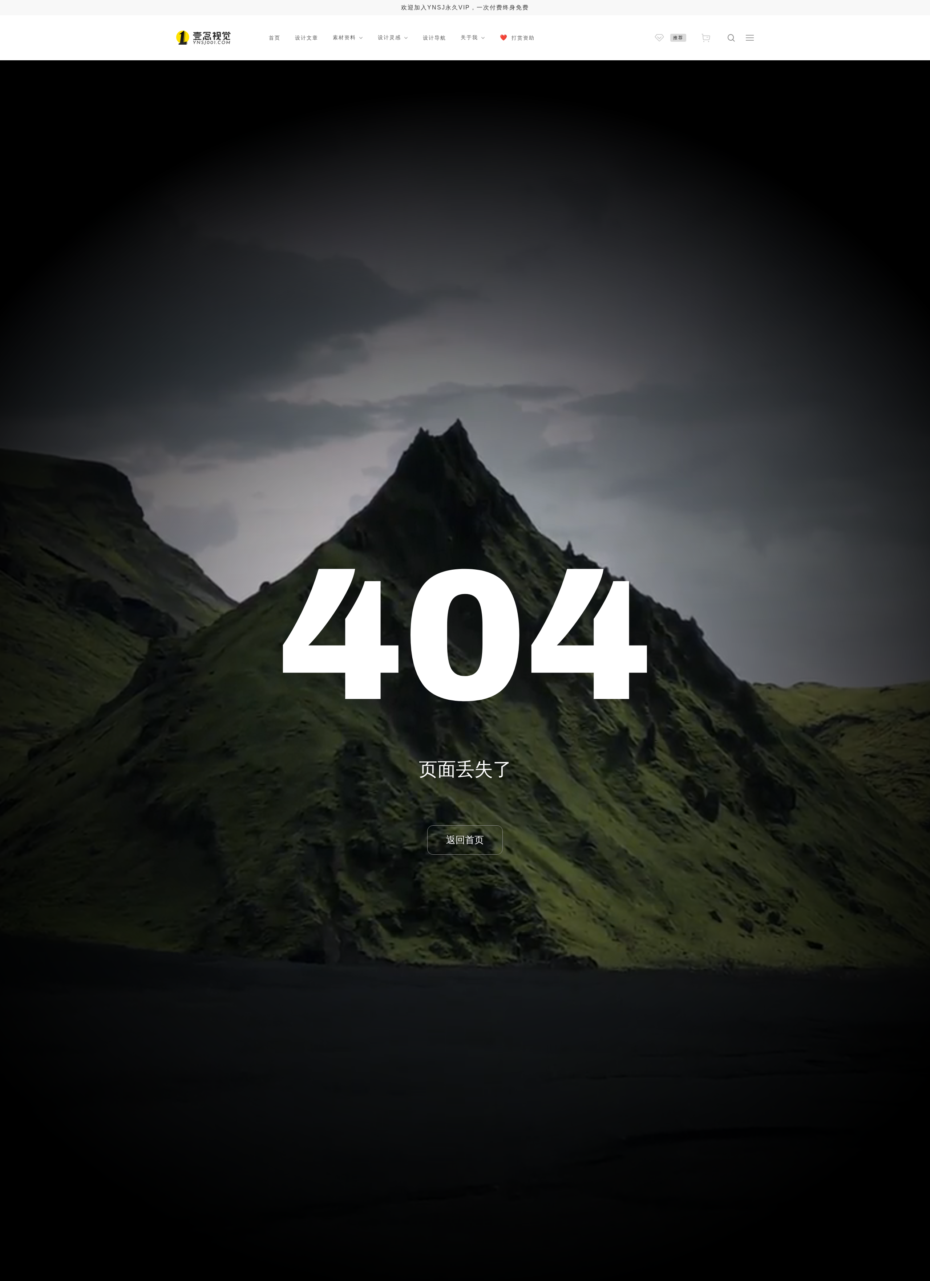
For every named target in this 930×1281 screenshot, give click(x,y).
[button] (750, 38)
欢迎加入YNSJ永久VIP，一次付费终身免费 (465, 7)
